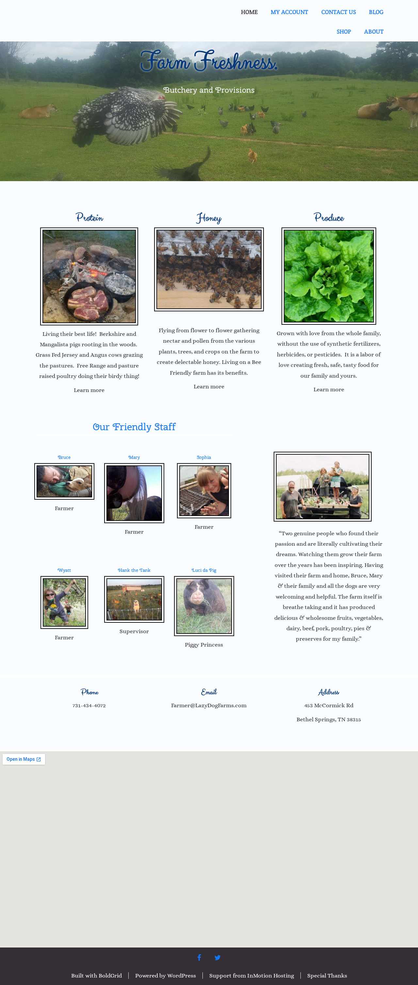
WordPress (181, 975)
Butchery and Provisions (209, 90)
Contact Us (338, 12)
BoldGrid (110, 975)
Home (249, 12)
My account (289, 12)
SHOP (344, 31)
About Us (328, 657)
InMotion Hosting (270, 975)
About (374, 31)
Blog (376, 12)
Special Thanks (327, 975)
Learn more (89, 390)
